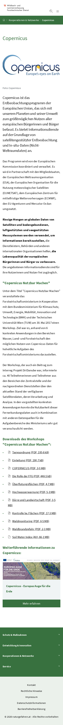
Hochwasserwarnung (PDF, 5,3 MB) (33, 492)
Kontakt (31, 685)
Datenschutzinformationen (31, 703)
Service (16, 666)
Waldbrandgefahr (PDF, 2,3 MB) (31, 529)
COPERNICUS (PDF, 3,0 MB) (29, 468)
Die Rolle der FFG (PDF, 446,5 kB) (32, 476)
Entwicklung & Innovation (27, 645)
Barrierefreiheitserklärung (31, 709)
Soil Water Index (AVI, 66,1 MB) (30, 537)
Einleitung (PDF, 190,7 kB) (28, 460)
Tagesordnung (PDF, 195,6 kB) (30, 452)
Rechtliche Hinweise (31, 691)
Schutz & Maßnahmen (24, 634)
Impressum (31, 697)
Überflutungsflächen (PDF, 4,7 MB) (33, 484)
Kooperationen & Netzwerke (24, 20)
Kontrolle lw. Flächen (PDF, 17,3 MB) (34, 513)
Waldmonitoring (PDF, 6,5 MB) (30, 521)
